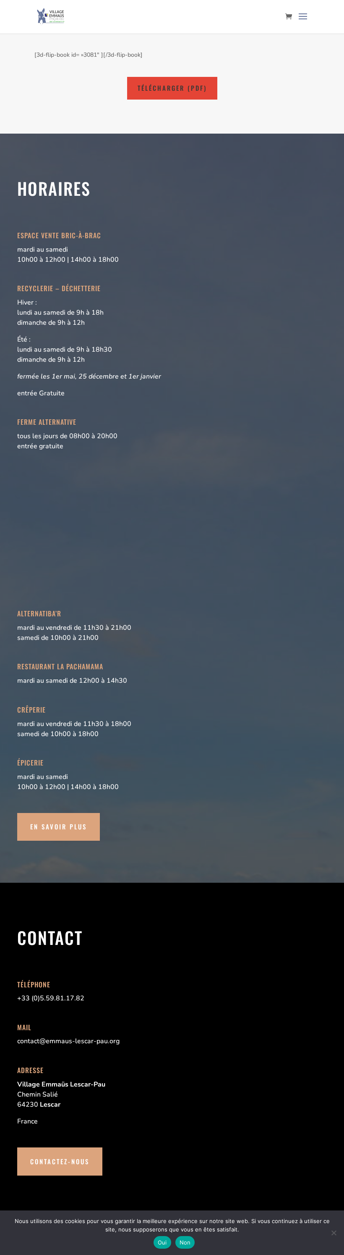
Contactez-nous (59, 1161)
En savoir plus (58, 826)
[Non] (333, 1233)
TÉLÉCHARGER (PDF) (172, 87)
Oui (162, 1242)
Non (185, 1242)
